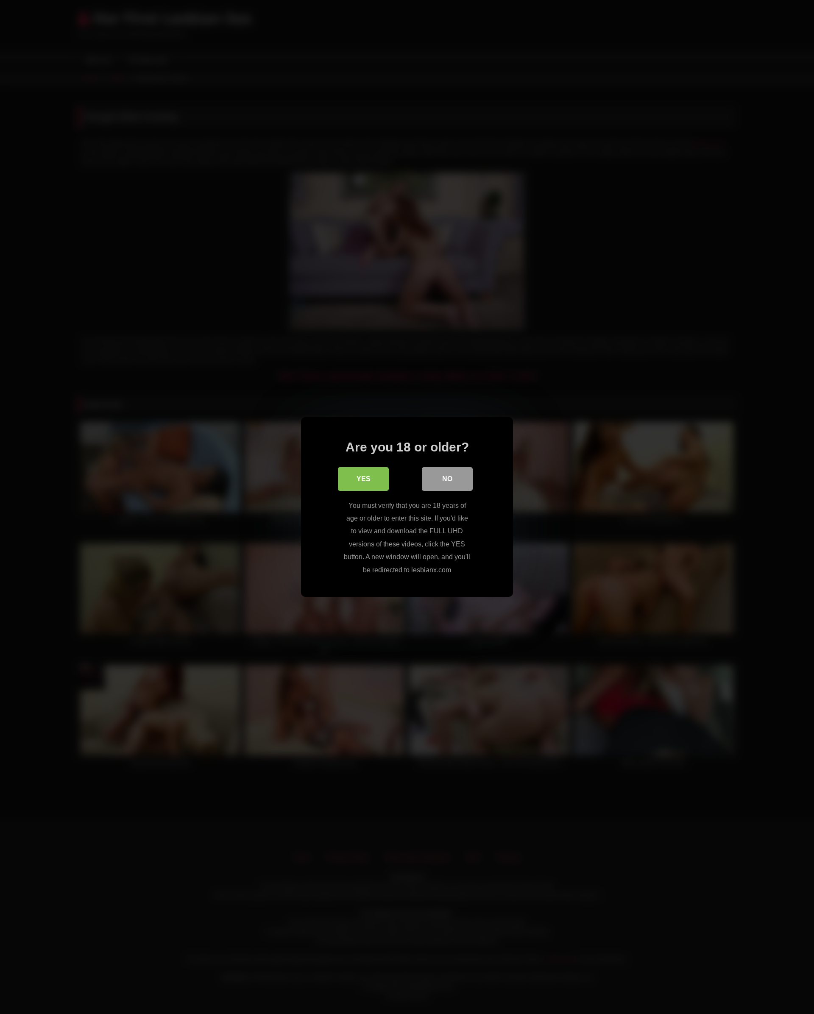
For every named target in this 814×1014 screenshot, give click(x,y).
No (447, 478)
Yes (364, 478)
